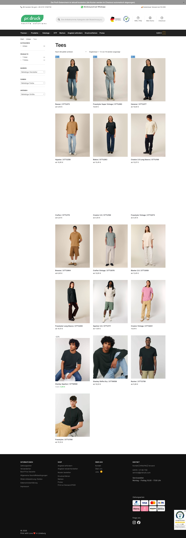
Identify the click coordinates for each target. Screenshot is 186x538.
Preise (60, 482)
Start (22, 39)
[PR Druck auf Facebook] (138, 522)
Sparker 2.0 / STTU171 (102, 326)
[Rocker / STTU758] (148, 357)
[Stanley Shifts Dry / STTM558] (110, 357)
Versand (151, 466)
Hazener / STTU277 (138, 104)
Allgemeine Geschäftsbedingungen (33, 475)
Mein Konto (150, 21)
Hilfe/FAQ (143, 466)
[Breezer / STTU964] (72, 246)
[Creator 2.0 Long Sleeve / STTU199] (148, 135)
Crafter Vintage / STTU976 (104, 270)
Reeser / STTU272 (62, 104)
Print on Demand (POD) (67, 485)
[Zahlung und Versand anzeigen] (149, 505)
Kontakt (98, 466)
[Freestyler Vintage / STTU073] (148, 190)
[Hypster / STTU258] (72, 135)
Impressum (24, 486)
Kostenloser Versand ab (151, 7)
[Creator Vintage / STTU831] (148, 301)
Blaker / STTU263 (100, 160)
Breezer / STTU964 (63, 270)
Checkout (162, 21)
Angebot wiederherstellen (68, 469)
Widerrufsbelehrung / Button (31, 479)
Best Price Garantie (27, 472)
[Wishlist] (86, 58)
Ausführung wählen (72, 111)
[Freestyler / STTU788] (72, 415)
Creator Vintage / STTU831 (142, 326)
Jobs (97, 472)
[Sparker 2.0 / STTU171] (110, 301)
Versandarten (25, 469)
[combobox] (32, 71)
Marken (61, 479)
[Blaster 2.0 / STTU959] (148, 246)
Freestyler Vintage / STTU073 (143, 215)
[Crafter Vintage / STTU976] (110, 246)
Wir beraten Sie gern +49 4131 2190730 (37, 7)
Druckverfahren (64, 476)
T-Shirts (25, 60)
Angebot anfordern (65, 466)
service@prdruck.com (141, 473)
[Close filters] (45, 43)
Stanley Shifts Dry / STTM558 (105, 381)
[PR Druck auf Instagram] (134, 522)
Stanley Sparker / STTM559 (66, 384)
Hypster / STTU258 (63, 160)
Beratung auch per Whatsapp (94, 7)
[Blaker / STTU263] (110, 135)
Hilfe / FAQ (138, 21)
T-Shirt (25, 57)
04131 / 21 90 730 (140, 470)
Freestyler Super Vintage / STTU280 (107, 104)
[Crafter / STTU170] (72, 190)
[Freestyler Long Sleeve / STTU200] (72, 301)
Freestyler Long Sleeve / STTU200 (69, 326)
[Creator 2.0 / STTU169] (110, 190)
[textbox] (33, 72)
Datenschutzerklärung (28, 483)
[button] (161, 33)
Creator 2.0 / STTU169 (102, 215)
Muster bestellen (64, 472)
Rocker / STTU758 (138, 381)
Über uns (98, 469)
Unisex (28, 39)
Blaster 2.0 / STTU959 (140, 270)
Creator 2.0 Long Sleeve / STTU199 (145, 160)
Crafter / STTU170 (62, 215)
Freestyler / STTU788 (64, 439)
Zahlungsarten (26, 466)
